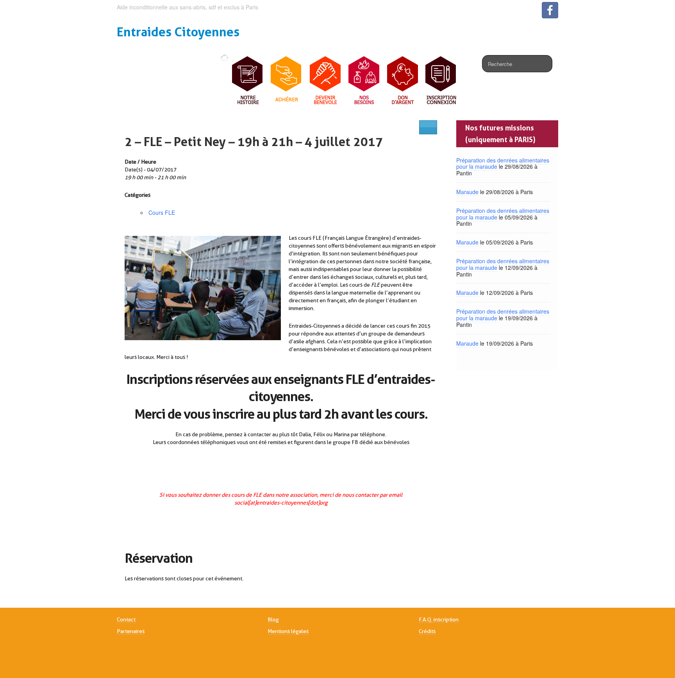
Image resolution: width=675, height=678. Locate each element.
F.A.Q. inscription (439, 619)
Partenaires (131, 631)
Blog (273, 619)
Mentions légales (288, 631)
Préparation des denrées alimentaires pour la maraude (502, 163)
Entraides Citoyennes (178, 31)
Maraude (467, 192)
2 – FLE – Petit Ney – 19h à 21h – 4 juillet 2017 (254, 141)
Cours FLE (161, 212)
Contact (126, 619)
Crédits (427, 631)
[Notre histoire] (248, 81)
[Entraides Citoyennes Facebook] (550, 10)
